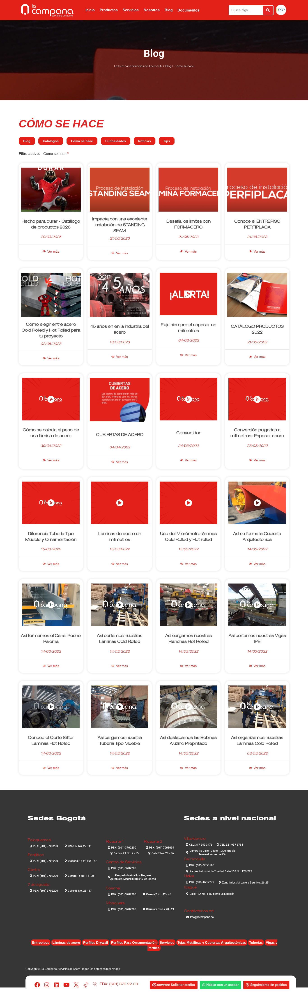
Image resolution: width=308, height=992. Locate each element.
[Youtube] (66, 985)
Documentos (188, 10)
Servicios (131, 10)
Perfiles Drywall (95, 942)
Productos (109, 10)
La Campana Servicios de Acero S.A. (138, 66)
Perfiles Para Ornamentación (133, 942)
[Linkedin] (56, 985)
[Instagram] (47, 985)
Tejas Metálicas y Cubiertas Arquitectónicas (211, 942)
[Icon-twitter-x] (76, 985)
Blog (169, 10)
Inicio (90, 10)
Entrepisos (40, 942)
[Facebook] (37, 985)
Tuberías (256, 942)
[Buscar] (268, 10)
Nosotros (152, 10)
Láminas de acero (66, 942)
